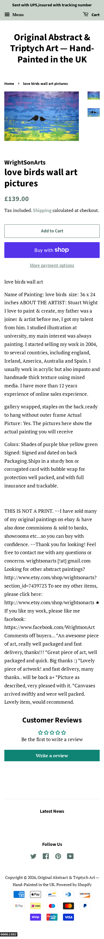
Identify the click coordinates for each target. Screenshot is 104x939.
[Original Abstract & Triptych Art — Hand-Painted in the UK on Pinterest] (58, 857)
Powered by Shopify (74, 884)
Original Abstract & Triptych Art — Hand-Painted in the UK (52, 48)
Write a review (52, 755)
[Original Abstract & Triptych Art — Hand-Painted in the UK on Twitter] (33, 857)
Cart (95, 15)
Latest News (52, 811)
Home (9, 83)
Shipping (42, 210)
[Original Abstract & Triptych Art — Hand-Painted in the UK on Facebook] (45, 857)
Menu (17, 14)
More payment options (52, 265)
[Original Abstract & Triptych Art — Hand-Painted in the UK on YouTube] (70, 857)
